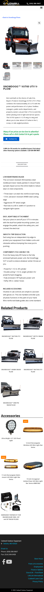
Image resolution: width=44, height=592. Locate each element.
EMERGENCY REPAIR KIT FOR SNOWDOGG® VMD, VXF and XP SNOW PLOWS (11, 517)
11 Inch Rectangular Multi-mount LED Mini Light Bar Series (11, 477)
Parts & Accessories (35, 564)
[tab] (22, 164)
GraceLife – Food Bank (34, 572)
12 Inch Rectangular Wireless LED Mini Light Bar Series (33, 445)
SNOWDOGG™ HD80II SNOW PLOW (11, 371)
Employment (38, 567)
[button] (41, 7)
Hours (40, 559)
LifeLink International (35, 575)
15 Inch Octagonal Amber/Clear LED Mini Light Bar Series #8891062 (33, 481)
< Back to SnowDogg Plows (11, 17)
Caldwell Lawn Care (35, 578)
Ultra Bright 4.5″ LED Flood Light (11, 439)
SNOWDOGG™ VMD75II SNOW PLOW (11, 404)
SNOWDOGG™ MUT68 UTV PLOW (11, 337)
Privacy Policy (38, 581)
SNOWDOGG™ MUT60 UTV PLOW (33, 371)
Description (22, 164)
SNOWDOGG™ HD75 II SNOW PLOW (33, 337)
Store (36, 559)
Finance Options (37, 570)
